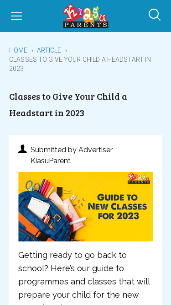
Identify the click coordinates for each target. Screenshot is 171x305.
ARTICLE (49, 50)
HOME (18, 50)
